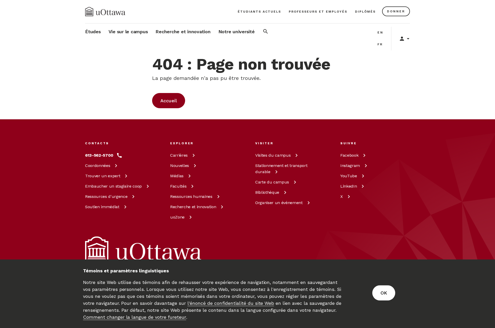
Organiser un (279, 202)
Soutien (102, 206)
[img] (105, 11)
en (380, 32)
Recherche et (193, 206)
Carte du (272, 182)
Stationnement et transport (281, 168)
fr (380, 44)
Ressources (106, 196)
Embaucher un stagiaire (113, 186)
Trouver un (102, 175)
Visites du (273, 155)
